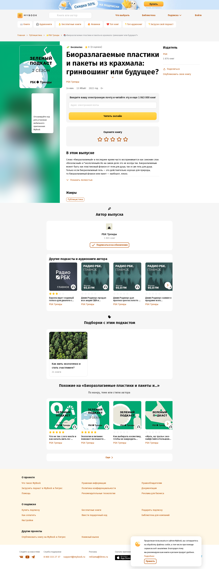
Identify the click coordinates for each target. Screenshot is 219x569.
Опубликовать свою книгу (177, 74)
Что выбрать (122, 15)
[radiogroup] (112, 140)
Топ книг (114, 24)
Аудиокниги (45, 24)
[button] (167, 285)
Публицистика (75, 199)
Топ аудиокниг (134, 24)
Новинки (95, 24)
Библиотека (148, 15)
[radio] (99, 139)
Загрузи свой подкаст (162, 24)
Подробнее (149, 556)
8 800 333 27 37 (52, 557)
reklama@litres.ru (98, 557)
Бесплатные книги (71, 24)
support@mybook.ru (74, 557)
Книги (26, 24)
